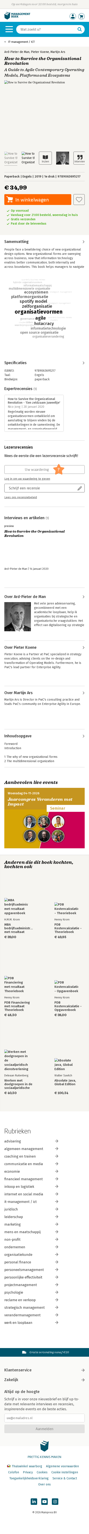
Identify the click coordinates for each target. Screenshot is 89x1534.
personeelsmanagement (24, 1270)
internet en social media (23, 1194)
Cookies (42, 1472)
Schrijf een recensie (24, 488)
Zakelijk (11, 1379)
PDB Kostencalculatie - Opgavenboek (68, 1006)
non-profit (12, 1239)
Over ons (44, 1484)
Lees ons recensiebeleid (20, 497)
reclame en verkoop (20, 1300)
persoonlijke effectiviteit (23, 1277)
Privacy (28, 1472)
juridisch (11, 1209)
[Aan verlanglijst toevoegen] (79, 199)
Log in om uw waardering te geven (27, 479)
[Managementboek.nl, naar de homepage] (17, 18)
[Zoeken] (79, 29)
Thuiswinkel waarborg (27, 1466)
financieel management (23, 1179)
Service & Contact (64, 1478)
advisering (12, 1141)
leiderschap (13, 1217)
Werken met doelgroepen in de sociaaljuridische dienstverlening (18, 1084)
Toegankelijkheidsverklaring (29, 1478)
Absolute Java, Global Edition (65, 1082)
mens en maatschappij (22, 1232)
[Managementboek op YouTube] (44, 1501)
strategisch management (24, 1308)
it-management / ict (20, 1202)
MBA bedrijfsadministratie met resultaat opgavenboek (19, 928)
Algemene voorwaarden (62, 1466)
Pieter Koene (40, 52)
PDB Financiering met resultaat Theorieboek (17, 1006)
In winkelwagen (32, 200)
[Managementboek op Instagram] (55, 1501)
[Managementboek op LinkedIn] (34, 1501)
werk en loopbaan (18, 1323)
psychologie (13, 1292)
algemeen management (23, 1149)
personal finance (17, 1262)
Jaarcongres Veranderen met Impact (40, 802)
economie (12, 1171)
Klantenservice (18, 1370)
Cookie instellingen (64, 1472)
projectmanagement (20, 1285)
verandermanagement (22, 1315)
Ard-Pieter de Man (16, 52)
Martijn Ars (58, 52)
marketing (12, 1224)
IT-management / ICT (21, 41)
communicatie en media (23, 1164)
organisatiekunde (18, 1255)
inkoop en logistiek (19, 1187)
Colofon (13, 1472)
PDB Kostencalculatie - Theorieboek (68, 928)
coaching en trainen (20, 1156)
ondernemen (14, 1247)
